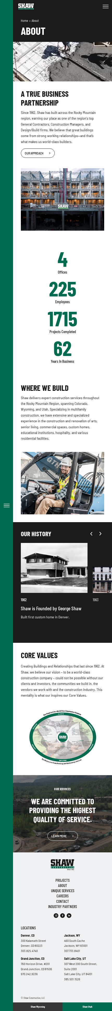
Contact (62, 901)
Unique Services (62, 890)
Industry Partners (62, 906)
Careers (63, 895)
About (35, 20)
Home (25, 20)
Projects (62, 880)
